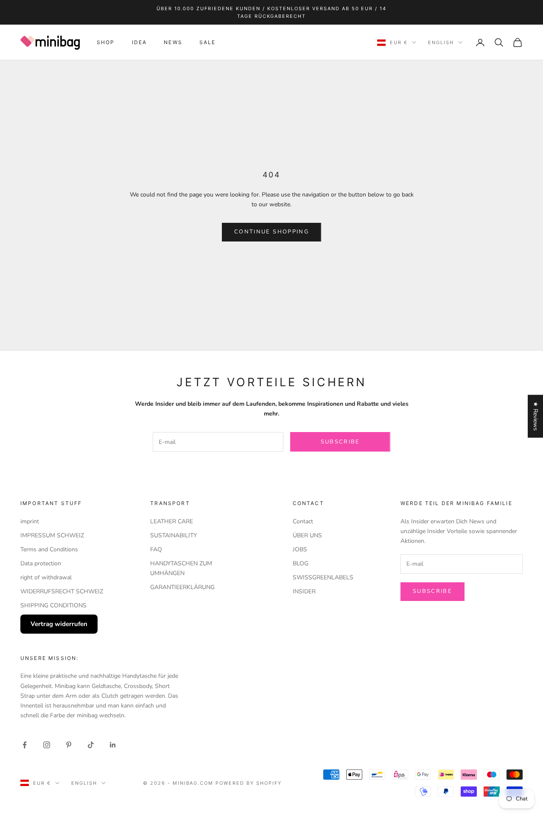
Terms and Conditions (49, 549)
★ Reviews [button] (536, 416)
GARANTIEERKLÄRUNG (182, 587)
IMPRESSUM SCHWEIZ (52, 535)
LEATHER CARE (171, 521)
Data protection (40, 563)
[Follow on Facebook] (24, 745)
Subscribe (340, 442)
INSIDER (304, 591)
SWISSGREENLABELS (323, 577)
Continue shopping (271, 232)
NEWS (173, 42)
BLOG (300, 563)
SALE (207, 42)
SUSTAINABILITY (173, 535)
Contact (303, 521)
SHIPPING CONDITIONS (53, 605)
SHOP (106, 42)
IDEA (139, 42)
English (441, 42)
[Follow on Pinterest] (68, 745)
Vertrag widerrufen (59, 624)
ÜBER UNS (307, 535)
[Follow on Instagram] (46, 745)
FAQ (156, 549)
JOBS (300, 549)
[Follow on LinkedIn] (113, 745)
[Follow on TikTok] (91, 745)
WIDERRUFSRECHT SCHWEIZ (61, 591)
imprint (29, 521)
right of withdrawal (46, 577)
